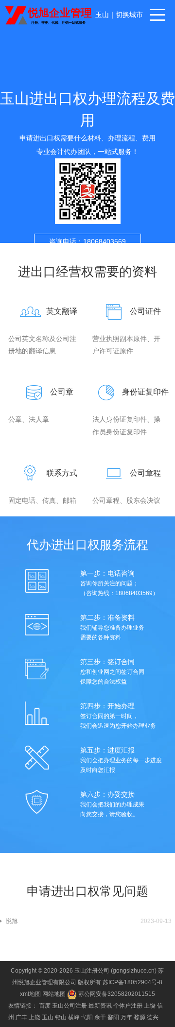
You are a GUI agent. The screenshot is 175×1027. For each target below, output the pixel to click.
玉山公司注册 (69, 1005)
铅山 (61, 1017)
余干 (100, 1017)
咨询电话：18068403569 (87, 241)
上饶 (150, 1005)
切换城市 (129, 14)
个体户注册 (127, 1005)
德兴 (152, 1017)
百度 (45, 1005)
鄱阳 (113, 1017)
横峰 (74, 1017)
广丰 (21, 1017)
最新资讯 (100, 1005)
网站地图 (54, 994)
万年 (126, 1017)
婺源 (139, 1017)
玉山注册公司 (91, 970)
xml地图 (30, 994)
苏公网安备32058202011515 (116, 994)
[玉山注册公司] (49, 14)
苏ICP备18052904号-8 (132, 982)
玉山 (102, 14)
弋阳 (87, 1017)
